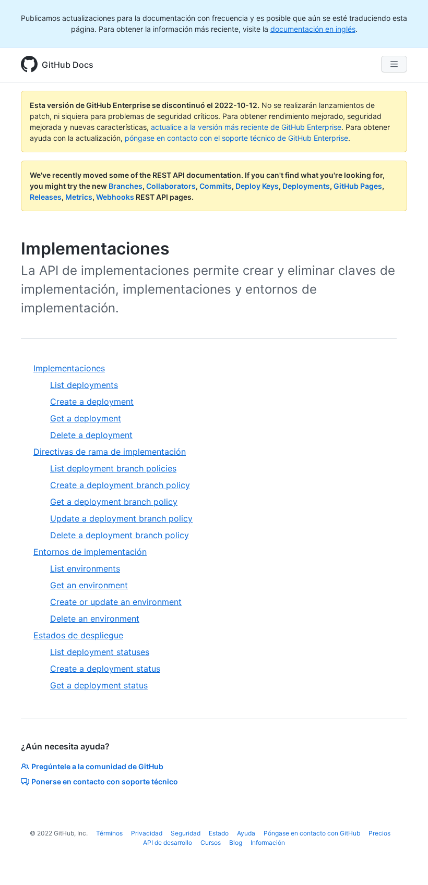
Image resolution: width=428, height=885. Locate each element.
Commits (215, 185)
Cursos (210, 842)
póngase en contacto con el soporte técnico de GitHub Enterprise (236, 138)
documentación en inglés (312, 29)
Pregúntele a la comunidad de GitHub (97, 766)
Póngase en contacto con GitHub (312, 833)
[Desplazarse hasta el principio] (405, 862)
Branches (125, 185)
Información (268, 842)
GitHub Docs (67, 64)
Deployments (306, 185)
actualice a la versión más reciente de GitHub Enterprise (246, 127)
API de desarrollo (167, 842)
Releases (46, 196)
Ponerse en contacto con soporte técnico (104, 781)
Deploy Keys (257, 185)
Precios (379, 833)
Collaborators (171, 185)
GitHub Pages (358, 185)
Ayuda (246, 833)
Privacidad (146, 833)
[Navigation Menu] (394, 64)
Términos (109, 833)
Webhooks (115, 196)
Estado (219, 833)
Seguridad (185, 833)
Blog (235, 842)
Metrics (78, 196)
